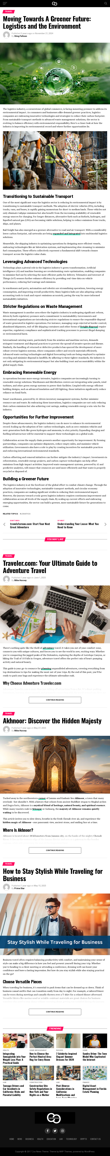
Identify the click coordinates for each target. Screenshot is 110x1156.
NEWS (19, 1138)
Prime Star (19, 888)
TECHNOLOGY (71, 1138)
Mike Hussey (20, 580)
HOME (11, 1138)
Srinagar (37, 808)
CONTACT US (95, 1138)
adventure (48, 647)
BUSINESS (29, 1138)
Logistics (25, 514)
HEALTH (40, 1138)
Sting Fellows (20, 36)
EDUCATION (51, 1138)
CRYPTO (83, 1138)
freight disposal (89, 326)
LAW (61, 1138)
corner (42, 798)
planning (46, 668)
